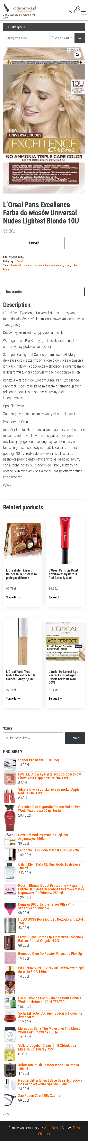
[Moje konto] (70, 11)
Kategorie (18, 27)
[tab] (44, 292)
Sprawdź (34, 242)
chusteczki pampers (21, 265)
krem (67, 265)
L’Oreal (19, 261)
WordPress (51, 1128)
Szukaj (8, 728)
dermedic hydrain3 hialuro (48, 265)
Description (14, 292)
